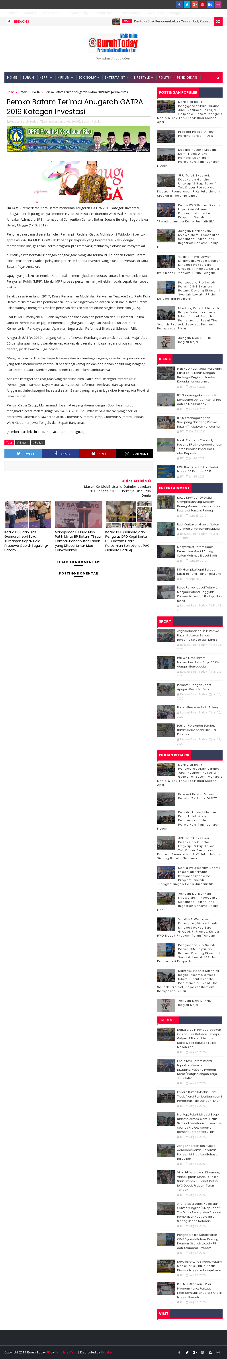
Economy (87, 77)
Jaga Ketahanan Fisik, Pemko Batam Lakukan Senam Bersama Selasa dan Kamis (198, 635)
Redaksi (30, 13)
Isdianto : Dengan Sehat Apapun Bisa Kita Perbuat (195, 687)
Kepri (44, 77)
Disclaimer (104, 13)
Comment (141, 454)
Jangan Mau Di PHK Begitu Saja (194, 340)
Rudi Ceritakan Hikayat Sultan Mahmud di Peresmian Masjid (198, 526)
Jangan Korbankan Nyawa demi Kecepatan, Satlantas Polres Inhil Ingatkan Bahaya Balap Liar (189, 239)
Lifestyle (142, 77)
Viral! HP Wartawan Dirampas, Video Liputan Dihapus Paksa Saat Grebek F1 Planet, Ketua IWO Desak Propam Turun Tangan (189, 265)
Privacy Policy (78, 13)
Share (65, 454)
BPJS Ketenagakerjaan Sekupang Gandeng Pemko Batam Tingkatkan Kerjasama (198, 422)
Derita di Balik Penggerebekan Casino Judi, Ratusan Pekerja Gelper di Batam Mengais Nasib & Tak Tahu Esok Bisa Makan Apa (190, 112)
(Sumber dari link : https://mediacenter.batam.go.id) (45, 431)
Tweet (29, 454)
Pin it (103, 454)
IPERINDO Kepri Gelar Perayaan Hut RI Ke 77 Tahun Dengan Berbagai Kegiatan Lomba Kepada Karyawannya (199, 375)
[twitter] (187, 4)
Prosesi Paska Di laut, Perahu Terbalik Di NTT (197, 134)
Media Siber (52, 13)
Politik (165, 77)
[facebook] (179, 4)
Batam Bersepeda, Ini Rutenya (199, 707)
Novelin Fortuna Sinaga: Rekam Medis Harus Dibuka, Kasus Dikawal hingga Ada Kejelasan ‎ (199, 1266)
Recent (168, 1020)
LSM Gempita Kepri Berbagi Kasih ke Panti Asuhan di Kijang (199, 571)
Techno (14, 88)
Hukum (63, 77)
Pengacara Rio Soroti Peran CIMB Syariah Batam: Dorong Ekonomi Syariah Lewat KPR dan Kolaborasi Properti (188, 290)
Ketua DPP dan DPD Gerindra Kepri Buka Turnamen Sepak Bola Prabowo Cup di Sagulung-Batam (26, 541)
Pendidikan (187, 77)
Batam (103, 21)
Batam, (86, 121)
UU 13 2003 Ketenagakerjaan (169, 13)
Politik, (96, 121)
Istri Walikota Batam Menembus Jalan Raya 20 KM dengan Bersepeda (198, 662)
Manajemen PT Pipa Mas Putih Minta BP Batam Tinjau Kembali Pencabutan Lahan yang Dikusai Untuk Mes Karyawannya (78, 541)
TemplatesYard (65, 1352)
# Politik (38, 442)
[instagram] (218, 4)
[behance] (210, 4)
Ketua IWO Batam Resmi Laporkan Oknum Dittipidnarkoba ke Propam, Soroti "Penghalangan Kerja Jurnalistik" (188, 213)
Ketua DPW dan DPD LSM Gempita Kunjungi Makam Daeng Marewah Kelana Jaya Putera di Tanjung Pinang (198, 504)
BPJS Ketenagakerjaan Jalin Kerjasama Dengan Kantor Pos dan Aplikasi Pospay (199, 399)
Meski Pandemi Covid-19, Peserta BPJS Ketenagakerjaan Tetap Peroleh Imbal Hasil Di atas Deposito (199, 447)
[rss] (210, 1352)
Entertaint (115, 77)
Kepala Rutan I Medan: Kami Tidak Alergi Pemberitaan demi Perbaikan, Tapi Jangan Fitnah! (188, 158)
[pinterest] (202, 4)
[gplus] (195, 4)
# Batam (22, 442)
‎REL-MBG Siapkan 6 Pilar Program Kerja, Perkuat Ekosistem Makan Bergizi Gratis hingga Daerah (199, 1290)
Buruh (28, 77)
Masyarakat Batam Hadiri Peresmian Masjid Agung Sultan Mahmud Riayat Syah (197, 551)
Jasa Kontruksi (130, 13)
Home (12, 13)
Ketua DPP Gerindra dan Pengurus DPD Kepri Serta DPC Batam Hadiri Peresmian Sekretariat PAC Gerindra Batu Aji (127, 541)
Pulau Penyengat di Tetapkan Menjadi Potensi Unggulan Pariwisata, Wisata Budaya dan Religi (199, 594)
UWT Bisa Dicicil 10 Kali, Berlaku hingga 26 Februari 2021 (198, 469)
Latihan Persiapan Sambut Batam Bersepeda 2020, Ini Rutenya (196, 729)
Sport (32, 88)
